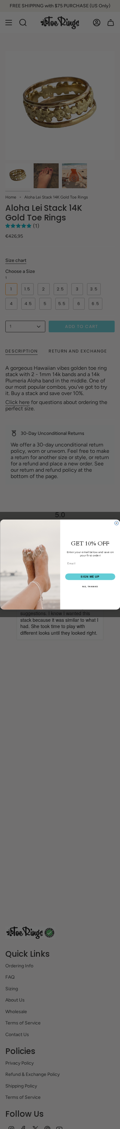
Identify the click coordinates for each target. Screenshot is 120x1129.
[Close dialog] (116, 523)
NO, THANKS (90, 586)
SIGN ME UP (90, 576)
